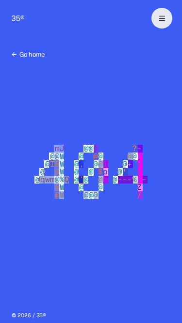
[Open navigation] (161, 18)
